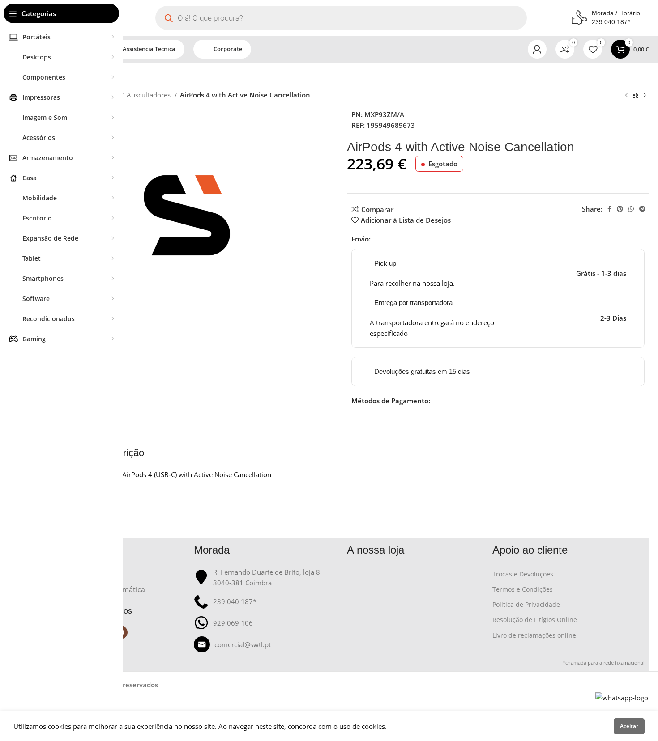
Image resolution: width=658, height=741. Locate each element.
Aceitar (629, 726)
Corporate (228, 49)
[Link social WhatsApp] (631, 209)
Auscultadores (149, 94)
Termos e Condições (522, 589)
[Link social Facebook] (609, 209)
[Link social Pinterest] (620, 209)
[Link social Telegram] (642, 209)
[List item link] (266, 644)
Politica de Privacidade (526, 604)
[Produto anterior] (626, 95)
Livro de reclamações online (534, 635)
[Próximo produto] (644, 95)
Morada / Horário (616, 13)
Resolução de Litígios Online (534, 619)
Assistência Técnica (149, 49)
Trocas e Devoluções (522, 574)
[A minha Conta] (537, 49)
